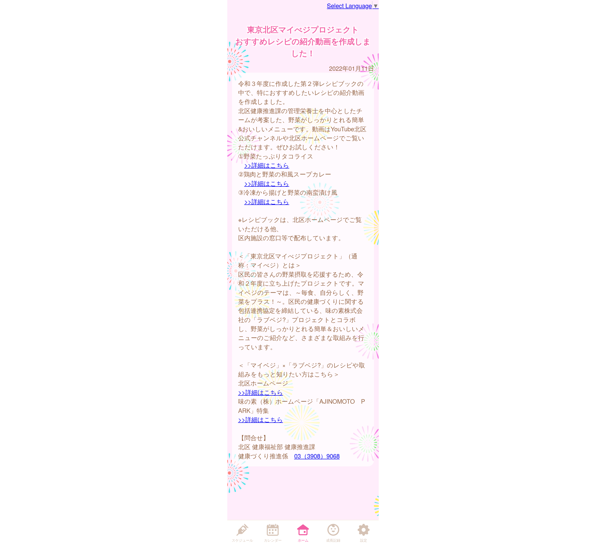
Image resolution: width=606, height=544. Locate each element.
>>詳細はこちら (266, 165)
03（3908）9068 (317, 455)
